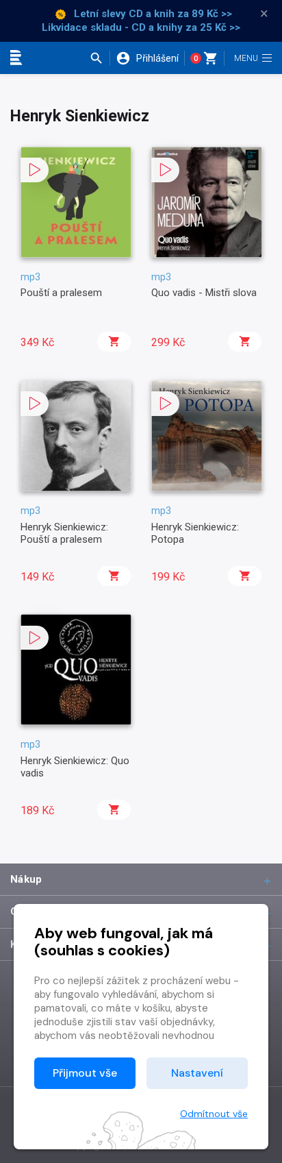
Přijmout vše (85, 1073)
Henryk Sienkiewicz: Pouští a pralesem (64, 533)
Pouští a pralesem (61, 292)
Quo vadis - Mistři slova (204, 292)
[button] (99, 58)
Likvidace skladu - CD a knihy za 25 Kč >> (141, 27)
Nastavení (197, 1073)
